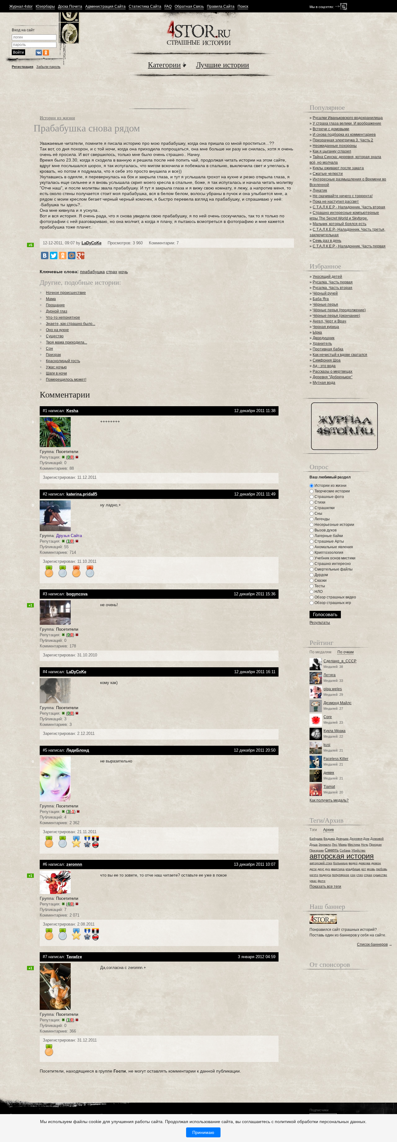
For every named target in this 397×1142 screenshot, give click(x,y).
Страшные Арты (329, 541)
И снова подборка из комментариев (344, 134)
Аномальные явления (333, 547)
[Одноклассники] (62, 255)
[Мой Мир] (71, 255)
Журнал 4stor (21, 7)
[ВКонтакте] (44, 255)
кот (363, 869)
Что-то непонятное (63, 317)
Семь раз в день (327, 240)
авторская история (342, 856)
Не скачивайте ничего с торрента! (342, 196)
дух (327, 869)
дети (313, 869)
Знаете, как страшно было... (70, 324)
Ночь (364, 844)
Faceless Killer (335, 759)
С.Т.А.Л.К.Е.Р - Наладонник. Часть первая (349, 246)
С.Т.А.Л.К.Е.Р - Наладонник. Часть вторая (349, 207)
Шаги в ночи (56, 373)
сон (352, 875)
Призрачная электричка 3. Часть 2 (343, 140)
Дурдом (321, 575)
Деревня (356, 838)
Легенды (322, 519)
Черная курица (326, 327)
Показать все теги (325, 886)
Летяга (329, 675)
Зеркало (325, 844)
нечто (314, 875)
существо (380, 875)
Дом (366, 838)
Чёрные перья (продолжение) (339, 310)
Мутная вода (324, 382)
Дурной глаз (56, 311)
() (70, 457)
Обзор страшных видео (335, 597)
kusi (326, 745)
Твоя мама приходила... (66, 342)
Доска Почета (70, 7)
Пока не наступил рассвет (336, 201)
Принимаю (203, 1132)
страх (111, 271)
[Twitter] (53, 255)
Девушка (342, 838)
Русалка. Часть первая (333, 282)
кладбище (353, 869)
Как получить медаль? (329, 800)
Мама (51, 299)
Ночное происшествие (66, 293)
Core (327, 717)
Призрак (53, 355)
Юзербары (45, 7)
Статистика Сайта (145, 7)
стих (359, 875)
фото (321, 880)
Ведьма (329, 838)
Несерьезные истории (334, 524)
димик (328, 773)
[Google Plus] (80, 255)
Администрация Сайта (105, 7)
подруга (325, 875)
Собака (345, 850)
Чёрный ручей (325, 293)
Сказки (320, 580)
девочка (364, 863)
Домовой (377, 838)
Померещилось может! (66, 379)
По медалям (320, 652)
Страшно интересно (332, 564)
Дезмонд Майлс (337, 703)
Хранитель (322, 343)
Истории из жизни (57, 118)
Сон (49, 348)
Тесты (319, 586)
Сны (318, 513)
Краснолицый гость (63, 361)
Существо (55, 336)
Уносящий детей (327, 276)
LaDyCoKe (91, 243)
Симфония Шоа (327, 360)
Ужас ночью (56, 367)
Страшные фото (329, 497)
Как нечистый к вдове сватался (340, 355)
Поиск (243, 7)
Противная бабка (328, 349)
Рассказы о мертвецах (332, 371)
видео (353, 863)
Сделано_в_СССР (339, 661)
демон (376, 863)
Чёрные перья (325, 304)
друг (321, 869)
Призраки (317, 850)
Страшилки (324, 508)
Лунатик (320, 190)
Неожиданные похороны (335, 146)
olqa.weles (332, 689)
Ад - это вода (324, 366)
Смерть (332, 850)
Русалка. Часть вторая (332, 288)
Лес (334, 844)
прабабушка (92, 271)
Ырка (317, 332)
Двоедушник (323, 338)
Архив (328, 830)
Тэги (313, 830)
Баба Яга (321, 299)
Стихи (319, 502)
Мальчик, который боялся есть (339, 224)
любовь (381, 869)
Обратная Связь (189, 7)
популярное (340, 875)
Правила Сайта (220, 7)
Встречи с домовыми (331, 129)
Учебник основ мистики (334, 558)
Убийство (358, 850)
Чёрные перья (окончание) (336, 315)
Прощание (55, 305)
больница (340, 863)
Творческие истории (332, 491)
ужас (313, 880)
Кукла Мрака (334, 731)
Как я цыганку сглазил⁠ (332, 151)
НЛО (318, 591)
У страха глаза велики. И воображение (347, 123)
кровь (371, 869)
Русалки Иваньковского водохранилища (348, 118)
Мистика (354, 844)
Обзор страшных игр (332, 603)
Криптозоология (328, 552)
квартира (338, 869)
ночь (123, 271)
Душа (314, 844)
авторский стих (321, 863)
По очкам (345, 652)
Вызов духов (325, 530)
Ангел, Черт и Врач (329, 321)
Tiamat (329, 786)
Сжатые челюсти (328, 173)
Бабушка (316, 838)
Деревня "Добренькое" (332, 377)
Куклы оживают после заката (338, 168)
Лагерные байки (328, 536)
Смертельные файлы (333, 569)
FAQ (168, 7)
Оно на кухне (57, 330)
